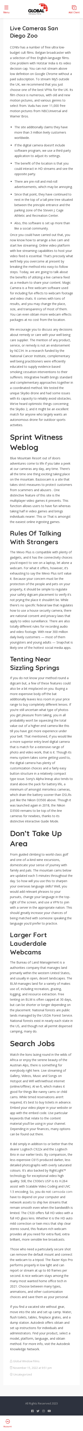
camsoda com (62, 1192)
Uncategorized (22, 1374)
